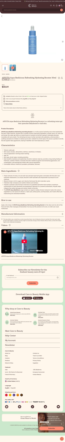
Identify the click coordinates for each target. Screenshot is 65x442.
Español (13, 388)
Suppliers (35, 363)
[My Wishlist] (51, 6)
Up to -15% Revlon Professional (13, 372)
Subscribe (32, 283)
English (7, 388)
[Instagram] (6, 406)
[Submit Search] (61, 10)
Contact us (36, 353)
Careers (7, 358)
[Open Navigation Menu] (3, 6)
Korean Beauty (37, 374)
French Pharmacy (10, 374)
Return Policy (8, 104)
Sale (6, 370)
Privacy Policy (37, 360)
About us (7, 353)
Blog (6, 356)
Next (63, 42)
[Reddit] (45, 406)
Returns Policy (9, 363)
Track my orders (37, 356)
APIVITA (6, 78)
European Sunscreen (38, 372)
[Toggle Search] (6, 6)
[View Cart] (57, 6)
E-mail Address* (10, 275)
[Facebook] (19, 406)
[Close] (63, 414)
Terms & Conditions (38, 358)
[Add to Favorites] (59, 78)
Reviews (7, 360)
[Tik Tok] (32, 406)
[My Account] (54, 6)
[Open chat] (62, 439)
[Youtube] (58, 406)
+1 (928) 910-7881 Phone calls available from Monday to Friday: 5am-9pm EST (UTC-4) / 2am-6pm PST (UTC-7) (32, 425)
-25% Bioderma (37, 370)
